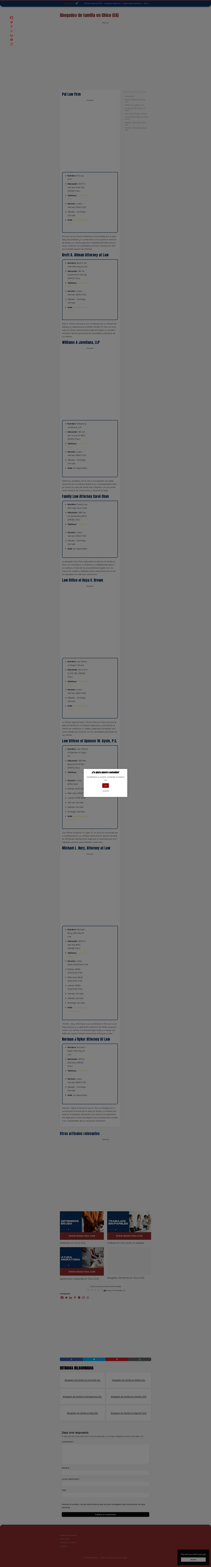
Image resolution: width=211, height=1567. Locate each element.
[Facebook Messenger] (11, 40)
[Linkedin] (11, 35)
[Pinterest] (11, 26)
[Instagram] (11, 44)
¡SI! (105, 785)
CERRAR (105, 791)
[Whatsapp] (11, 31)
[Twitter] (11, 22)
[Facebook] (11, 18)
